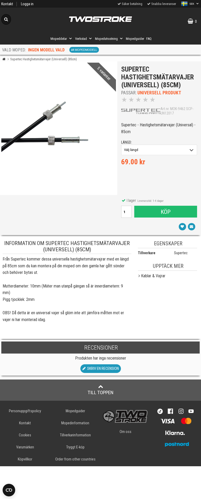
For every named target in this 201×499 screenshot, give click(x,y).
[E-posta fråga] (191, 226)
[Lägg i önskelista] (182, 226)
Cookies (25, 435)
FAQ (149, 39)
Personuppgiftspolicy (25, 411)
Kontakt (7, 4)
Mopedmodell (85, 49)
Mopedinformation (75, 423)
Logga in (27, 4)
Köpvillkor (25, 459)
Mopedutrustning (106, 39)
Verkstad (81, 39)
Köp (166, 211)
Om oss (125, 432)
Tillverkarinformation (75, 435)
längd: (126, 142)
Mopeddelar (59, 39)
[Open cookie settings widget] (9, 490)
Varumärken (25, 447)
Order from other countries (75, 459)
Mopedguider (135, 39)
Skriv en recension (102, 368)
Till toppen (101, 392)
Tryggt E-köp (75, 447)
